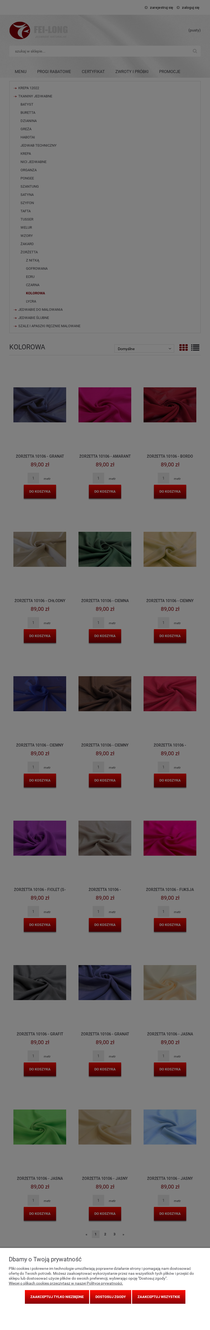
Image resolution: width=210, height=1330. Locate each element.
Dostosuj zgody (110, 1297)
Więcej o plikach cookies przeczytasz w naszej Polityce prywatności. (66, 1283)
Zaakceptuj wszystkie (159, 1297)
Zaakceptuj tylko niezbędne (57, 1297)
